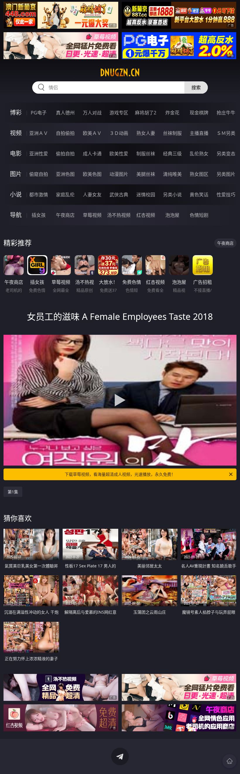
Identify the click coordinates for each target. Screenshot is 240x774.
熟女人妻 (145, 133)
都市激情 (38, 194)
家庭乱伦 (65, 194)
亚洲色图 (65, 174)
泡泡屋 (172, 215)
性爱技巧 (226, 194)
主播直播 (199, 133)
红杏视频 (145, 215)
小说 (16, 194)
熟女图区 (199, 174)
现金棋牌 (199, 112)
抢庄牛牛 (226, 112)
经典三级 (172, 153)
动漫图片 (118, 174)
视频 (16, 133)
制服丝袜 (145, 153)
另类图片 (226, 174)
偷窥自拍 (38, 174)
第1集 (13, 492)
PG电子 (39, 112)
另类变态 (226, 153)
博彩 (16, 112)
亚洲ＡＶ (38, 133)
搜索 (196, 87)
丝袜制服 (172, 133)
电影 (16, 153)
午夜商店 (65, 215)
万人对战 (92, 112)
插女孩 (39, 215)
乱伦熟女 (199, 153)
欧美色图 (92, 174)
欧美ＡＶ (92, 133)
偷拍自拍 (65, 153)
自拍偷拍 (65, 133)
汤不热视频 (119, 215)
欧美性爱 (118, 153)
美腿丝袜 (145, 174)
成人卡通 (92, 153)
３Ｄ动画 (118, 133)
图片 (16, 174)
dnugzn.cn (120, 72)
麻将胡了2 (145, 112)
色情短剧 (199, 215)
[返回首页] (229, 761)
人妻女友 (92, 194)
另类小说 (172, 194)
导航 (16, 215)
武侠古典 (118, 194)
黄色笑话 (199, 194)
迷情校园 (145, 194)
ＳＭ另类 (226, 133)
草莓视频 (92, 215)
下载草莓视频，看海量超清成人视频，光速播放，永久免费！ (120, 474)
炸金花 (172, 112)
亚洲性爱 (38, 153)
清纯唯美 (172, 174)
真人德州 (65, 112)
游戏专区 (118, 112)
